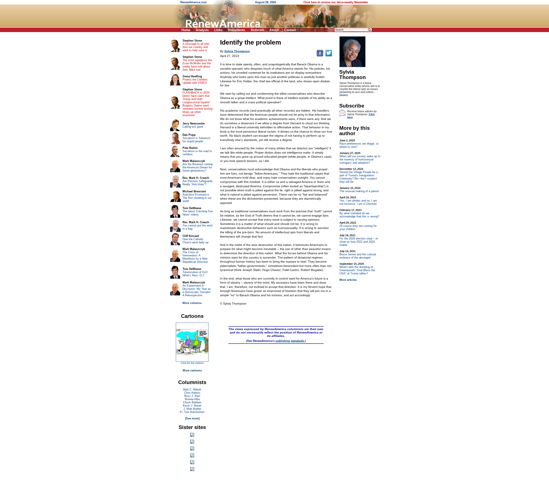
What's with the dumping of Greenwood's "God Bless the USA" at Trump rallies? (357, 268)
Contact (290, 30)
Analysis (202, 30)
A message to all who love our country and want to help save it (195, 47)
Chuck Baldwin (192, 402)
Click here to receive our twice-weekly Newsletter (335, 2)
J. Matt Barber (192, 408)
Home (185, 30)
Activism (257, 30)
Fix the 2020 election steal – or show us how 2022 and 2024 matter (358, 240)
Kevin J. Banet (192, 405)
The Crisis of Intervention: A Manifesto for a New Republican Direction (195, 257)
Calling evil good (192, 126)
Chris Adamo (192, 392)
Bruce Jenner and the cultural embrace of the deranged (357, 254)
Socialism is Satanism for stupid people (196, 139)
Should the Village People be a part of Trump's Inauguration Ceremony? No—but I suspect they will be (358, 175)
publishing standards (290, 340)
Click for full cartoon (192, 363)
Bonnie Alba (192, 399)
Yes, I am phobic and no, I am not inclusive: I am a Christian (358, 200)
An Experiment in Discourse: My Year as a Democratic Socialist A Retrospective (196, 290)
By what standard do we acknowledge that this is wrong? (359, 213)
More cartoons (192, 370)
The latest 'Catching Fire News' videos (197, 213)
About (274, 30)
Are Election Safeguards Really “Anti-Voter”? (197, 182)
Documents (236, 30)
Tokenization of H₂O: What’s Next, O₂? (195, 274)
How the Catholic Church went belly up (195, 241)
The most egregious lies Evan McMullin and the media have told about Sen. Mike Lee (197, 64)
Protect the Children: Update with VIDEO (195, 81)
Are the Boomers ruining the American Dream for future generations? (197, 167)
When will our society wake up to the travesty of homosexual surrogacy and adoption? (359, 158)
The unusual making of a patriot (359, 190)
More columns (192, 303)
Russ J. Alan (192, 396)
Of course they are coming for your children (358, 226)
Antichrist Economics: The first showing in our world (196, 198)
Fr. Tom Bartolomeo (192, 412)
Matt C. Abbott (192, 389)
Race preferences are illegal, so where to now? (359, 143)
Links (218, 30)
